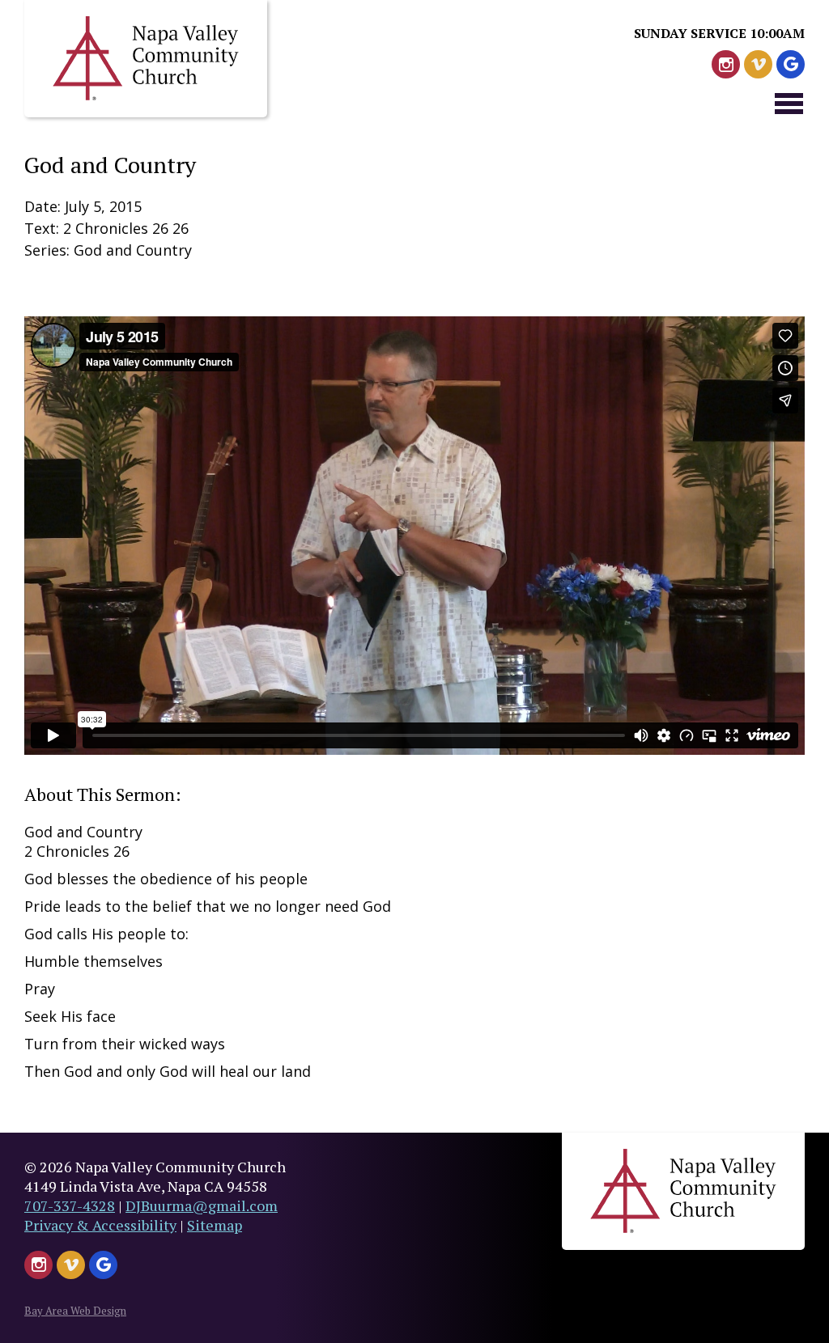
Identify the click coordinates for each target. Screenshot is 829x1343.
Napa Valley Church (145, 58)
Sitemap (214, 1225)
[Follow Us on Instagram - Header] (726, 64)
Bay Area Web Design (75, 1310)
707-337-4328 (69, 1205)
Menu (788, 103)
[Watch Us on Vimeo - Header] (758, 64)
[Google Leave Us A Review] (790, 64)
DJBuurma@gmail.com (201, 1205)
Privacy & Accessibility (100, 1225)
